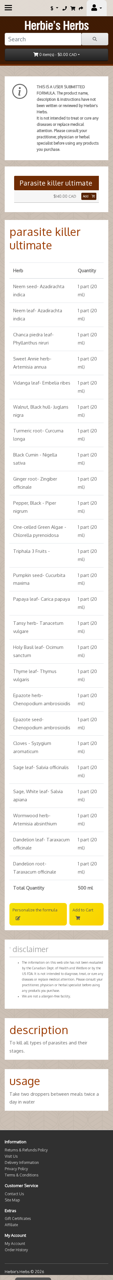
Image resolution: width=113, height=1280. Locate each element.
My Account (15, 1243)
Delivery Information (22, 1162)
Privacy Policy (16, 1168)
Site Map (12, 1200)
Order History (16, 1249)
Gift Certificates (18, 1218)
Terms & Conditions (21, 1175)
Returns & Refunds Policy (26, 1150)
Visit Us (11, 1156)
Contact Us (14, 1193)
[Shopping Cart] (72, 8)
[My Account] (96, 8)
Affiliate (11, 1224)
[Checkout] (81, 8)
